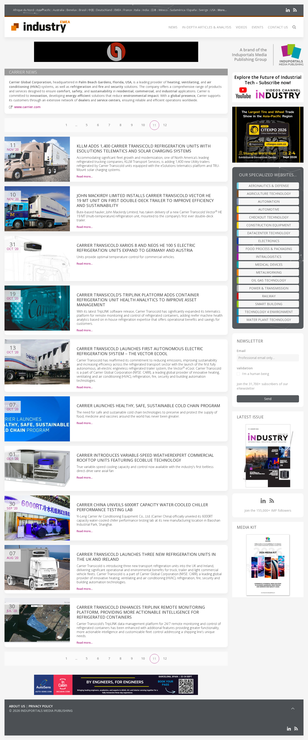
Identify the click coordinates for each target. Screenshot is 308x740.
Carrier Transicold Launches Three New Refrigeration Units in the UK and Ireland (146, 557)
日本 (153, 10)
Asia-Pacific (43, 10)
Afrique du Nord (23, 10)
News (172, 27)
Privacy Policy (41, 706)
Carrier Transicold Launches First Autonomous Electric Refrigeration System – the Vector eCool (140, 351)
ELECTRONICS (268, 241)
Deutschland (104, 10)
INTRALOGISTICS (268, 256)
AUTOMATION (269, 201)
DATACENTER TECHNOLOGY (268, 233)
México (163, 10)
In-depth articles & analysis (206, 27)
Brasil (82, 10)
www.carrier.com (27, 107)
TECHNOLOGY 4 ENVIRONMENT (269, 312)
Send (267, 399)
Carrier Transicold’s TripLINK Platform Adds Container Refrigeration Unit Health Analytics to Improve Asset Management (138, 299)
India (146, 10)
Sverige (203, 10)
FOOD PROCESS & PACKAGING (269, 249)
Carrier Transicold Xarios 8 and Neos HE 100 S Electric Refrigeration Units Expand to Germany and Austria (136, 248)
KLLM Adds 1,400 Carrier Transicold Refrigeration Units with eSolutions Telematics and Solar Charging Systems (144, 148)
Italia (137, 10)
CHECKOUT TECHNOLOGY (268, 217)
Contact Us (278, 27)
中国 (91, 10)
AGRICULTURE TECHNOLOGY (269, 193)
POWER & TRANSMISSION (268, 288)
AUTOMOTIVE (268, 209)
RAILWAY (269, 296)
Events (257, 27)
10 (143, 125)
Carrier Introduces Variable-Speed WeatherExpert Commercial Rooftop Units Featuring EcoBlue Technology (145, 457)
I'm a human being (255, 374)
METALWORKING (269, 272)
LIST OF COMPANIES (24, 715)
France (127, 10)
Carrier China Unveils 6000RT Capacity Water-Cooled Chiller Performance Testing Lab (142, 507)
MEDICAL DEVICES (269, 264)
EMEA (117, 10)
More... (222, 10)
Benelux (72, 10)
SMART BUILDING (268, 304)
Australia (58, 10)
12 (165, 125)
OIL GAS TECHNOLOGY (268, 280)
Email (241, 351)
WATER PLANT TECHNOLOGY (268, 320)
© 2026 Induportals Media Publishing (41, 710)
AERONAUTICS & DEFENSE (269, 186)
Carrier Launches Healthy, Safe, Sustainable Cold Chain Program (148, 405)
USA (213, 10)
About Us (17, 706)
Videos (241, 27)
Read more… (85, 176)
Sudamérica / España (183, 10)
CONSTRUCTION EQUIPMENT (268, 225)
